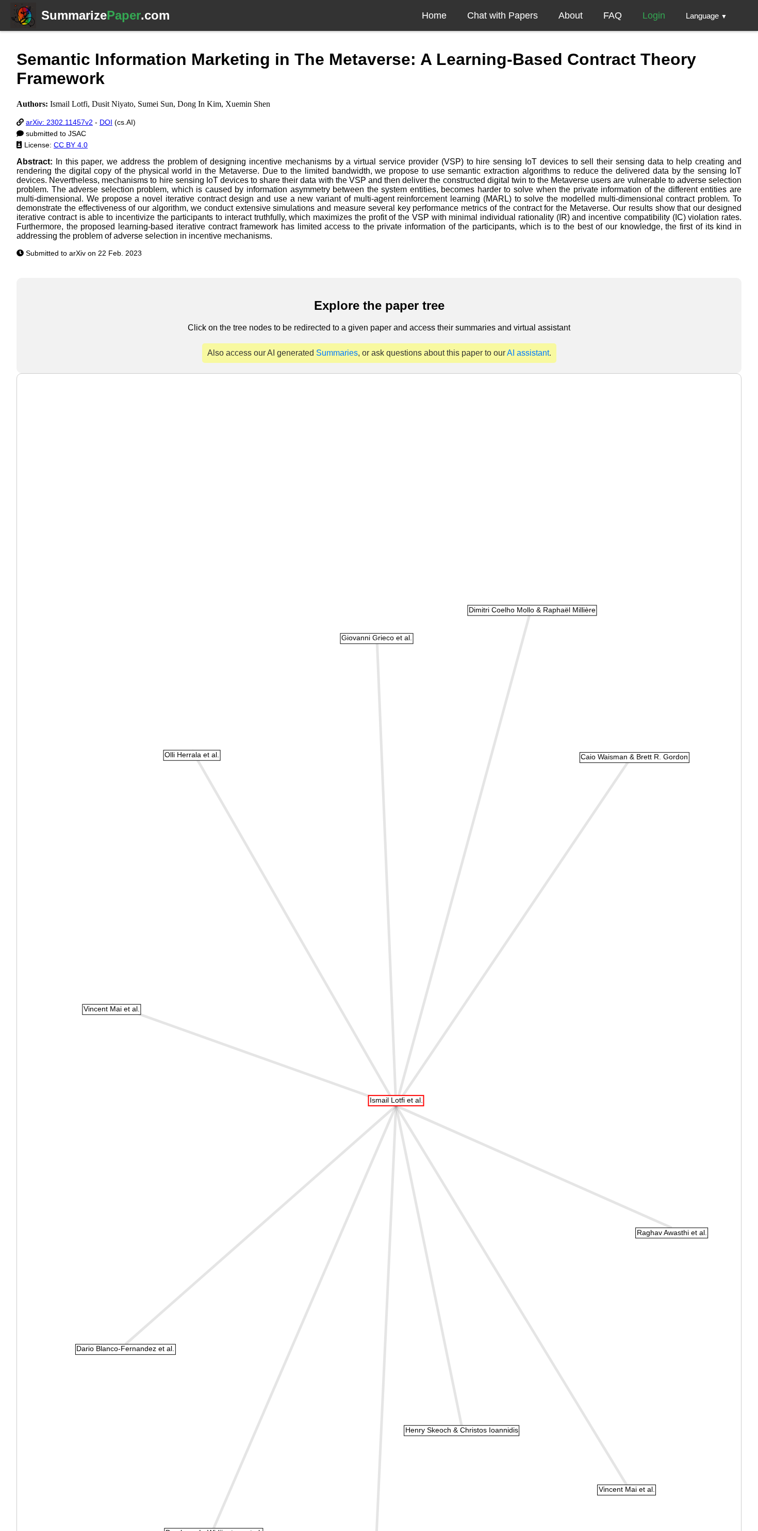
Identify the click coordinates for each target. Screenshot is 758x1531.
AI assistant (528, 352)
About (570, 15)
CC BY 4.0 (71, 145)
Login (653, 15)
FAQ (612, 15)
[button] (706, 15)
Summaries (337, 352)
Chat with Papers (502, 15)
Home (434, 15)
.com (105, 15)
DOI (106, 122)
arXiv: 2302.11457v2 (59, 122)
